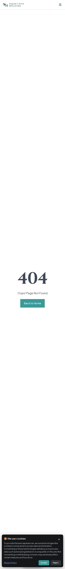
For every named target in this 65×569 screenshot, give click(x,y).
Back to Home (32, 303)
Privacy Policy (10, 562)
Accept (44, 563)
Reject (56, 563)
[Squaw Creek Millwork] (13, 5)
